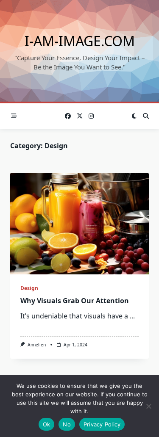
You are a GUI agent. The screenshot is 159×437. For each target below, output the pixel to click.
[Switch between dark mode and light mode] (134, 116)
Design (29, 288)
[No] (148, 406)
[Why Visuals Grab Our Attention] (79, 223)
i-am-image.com (80, 41)
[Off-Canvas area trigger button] (14, 116)
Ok (46, 424)
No (67, 424)
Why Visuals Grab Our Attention (74, 300)
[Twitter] (80, 116)
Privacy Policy (102, 424)
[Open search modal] (146, 116)
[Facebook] (68, 116)
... (132, 316)
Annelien (37, 345)
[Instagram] (91, 116)
